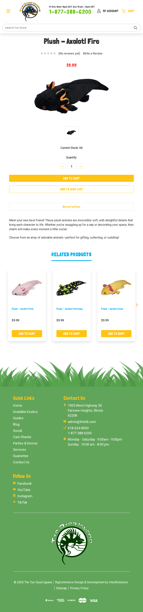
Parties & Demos (25, 443)
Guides (18, 418)
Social (17, 431)
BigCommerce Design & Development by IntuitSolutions (91, 582)
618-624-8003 (78, 428)
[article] (27, 305)
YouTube (23, 490)
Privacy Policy (79, 588)
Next (136, 305)
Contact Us (21, 462)
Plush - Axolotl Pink (22, 308)
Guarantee (20, 456)
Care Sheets (22, 437)
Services (19, 449)
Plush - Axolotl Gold (112, 308)
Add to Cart (27, 333)
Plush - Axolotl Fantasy (69, 308)
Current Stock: (72, 148)
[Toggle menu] (12, 11)
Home (17, 405)
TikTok (22, 502)
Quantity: (71, 157)
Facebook (24, 483)
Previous (6, 305)
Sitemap (61, 588)
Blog (16, 424)
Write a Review (92, 53)
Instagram (24, 496)
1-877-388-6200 (70, 11)
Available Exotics (25, 412)
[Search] (135, 28)
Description (71, 207)
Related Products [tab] (71, 254)
